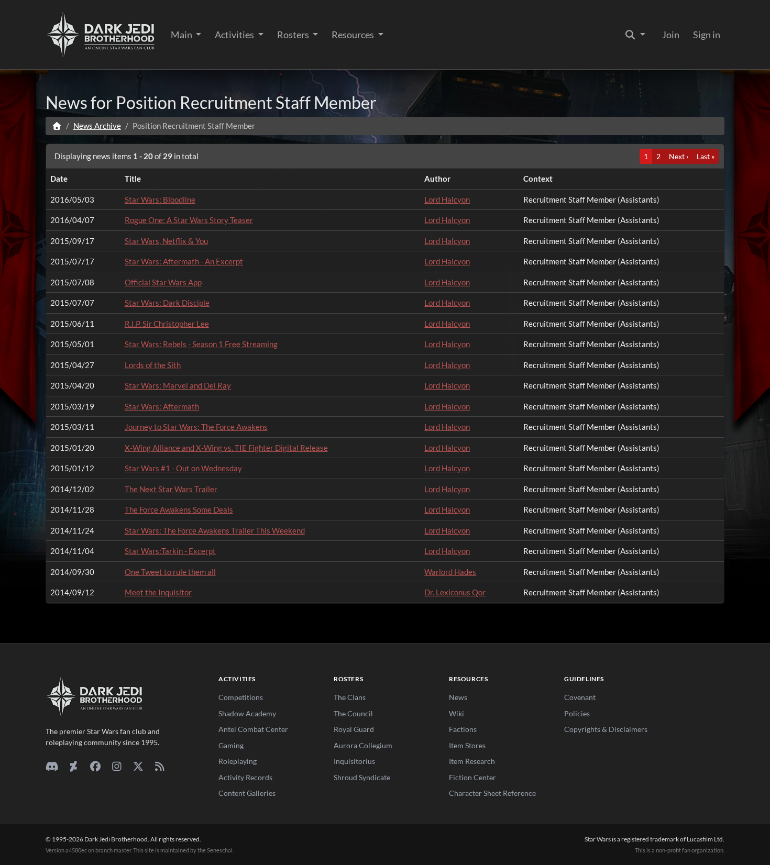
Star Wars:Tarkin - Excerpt (170, 551)
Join (670, 34)
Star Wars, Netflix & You (166, 241)
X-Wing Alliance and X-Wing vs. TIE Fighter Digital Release (226, 447)
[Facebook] (95, 766)
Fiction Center (472, 777)
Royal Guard (354, 729)
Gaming (231, 745)
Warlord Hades (450, 571)
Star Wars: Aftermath (162, 406)
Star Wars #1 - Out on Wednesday (183, 468)
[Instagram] (116, 766)
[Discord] (52, 766)
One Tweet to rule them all (170, 571)
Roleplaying (237, 761)
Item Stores (467, 745)
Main (182, 34)
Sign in (706, 34)
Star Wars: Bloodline (160, 199)
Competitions (240, 697)
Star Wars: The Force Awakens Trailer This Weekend (215, 530)
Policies (577, 713)
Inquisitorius (354, 761)
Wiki (456, 713)
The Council (353, 713)
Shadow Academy (247, 713)
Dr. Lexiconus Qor (455, 592)
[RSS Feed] (159, 766)
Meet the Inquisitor (158, 592)
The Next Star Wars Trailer (171, 489)
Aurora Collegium (363, 745)
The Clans (350, 697)
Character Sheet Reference (492, 793)
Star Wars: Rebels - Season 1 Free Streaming (201, 344)
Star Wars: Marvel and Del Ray (178, 385)
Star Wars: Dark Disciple (167, 302)
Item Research (472, 761)
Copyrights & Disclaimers (605, 729)
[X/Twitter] (138, 766)
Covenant (580, 697)
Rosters (294, 34)
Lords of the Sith (153, 365)
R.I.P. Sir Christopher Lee (167, 323)
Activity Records (245, 777)
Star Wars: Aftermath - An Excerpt (184, 261)
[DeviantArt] (73, 766)
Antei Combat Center (253, 729)
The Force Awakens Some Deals (179, 509)
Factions (463, 729)
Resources (354, 34)
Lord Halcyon (447, 199)
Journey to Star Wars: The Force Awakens (196, 426)
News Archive (97, 125)
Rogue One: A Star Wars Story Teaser (189, 220)
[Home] (57, 125)
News (458, 697)
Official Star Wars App (163, 282)
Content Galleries (247, 793)
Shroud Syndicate (362, 777)
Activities (235, 34)
